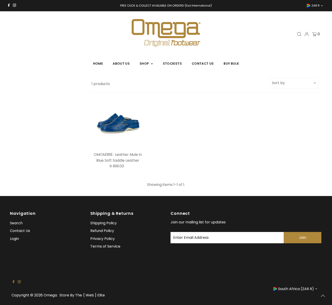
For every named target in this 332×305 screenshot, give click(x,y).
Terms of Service (105, 246)
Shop (145, 63)
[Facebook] (9, 5)
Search (16, 223)
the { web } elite (90, 295)
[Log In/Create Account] (307, 34)
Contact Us (203, 63)
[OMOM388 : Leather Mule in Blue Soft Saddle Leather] (117, 123)
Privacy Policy (102, 238)
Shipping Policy (103, 223)
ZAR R (315, 5)
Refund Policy (102, 230)
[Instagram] (14, 5)
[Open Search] (299, 34)
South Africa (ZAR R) (296, 288)
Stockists (172, 63)
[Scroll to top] (322, 295)
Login (14, 238)
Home (98, 63)
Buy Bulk (231, 63)
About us (121, 63)
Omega (50, 295)
